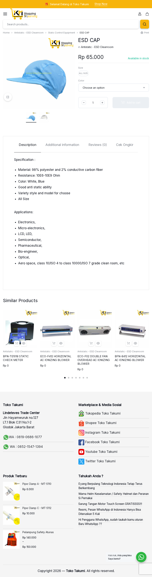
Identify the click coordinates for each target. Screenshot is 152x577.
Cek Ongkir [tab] (124, 145)
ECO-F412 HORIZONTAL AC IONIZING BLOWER (55, 358)
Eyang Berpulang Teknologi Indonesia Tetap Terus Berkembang (110, 486)
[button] (83, 73)
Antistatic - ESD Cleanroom (29, 32)
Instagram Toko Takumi (102, 432)
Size (80, 67)
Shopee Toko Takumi (100, 423)
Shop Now (101, 3)
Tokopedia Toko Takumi (102, 413)
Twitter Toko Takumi (99, 461)
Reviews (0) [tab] (97, 145)
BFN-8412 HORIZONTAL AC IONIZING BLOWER (130, 358)
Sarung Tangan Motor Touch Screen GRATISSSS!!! (110, 504)
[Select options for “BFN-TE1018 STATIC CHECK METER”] (16, 343)
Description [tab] (27, 145)
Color (81, 80)
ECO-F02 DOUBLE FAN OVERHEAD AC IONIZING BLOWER (93, 359)
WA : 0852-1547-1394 (26, 447)
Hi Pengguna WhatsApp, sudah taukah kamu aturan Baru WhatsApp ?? (110, 522)
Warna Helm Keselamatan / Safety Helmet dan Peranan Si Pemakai (113, 496)
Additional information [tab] (62, 145)
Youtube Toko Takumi (100, 452)
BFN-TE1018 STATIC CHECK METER (16, 358)
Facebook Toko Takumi (102, 442)
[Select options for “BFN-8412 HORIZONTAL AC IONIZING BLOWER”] (128, 343)
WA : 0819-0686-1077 (25, 437)
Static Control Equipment (61, 32)
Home (6, 32)
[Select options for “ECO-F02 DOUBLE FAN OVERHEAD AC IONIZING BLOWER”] (91, 343)
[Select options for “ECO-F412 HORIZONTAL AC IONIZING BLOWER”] (54, 343)
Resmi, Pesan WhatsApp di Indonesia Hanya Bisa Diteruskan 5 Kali (109, 512)
